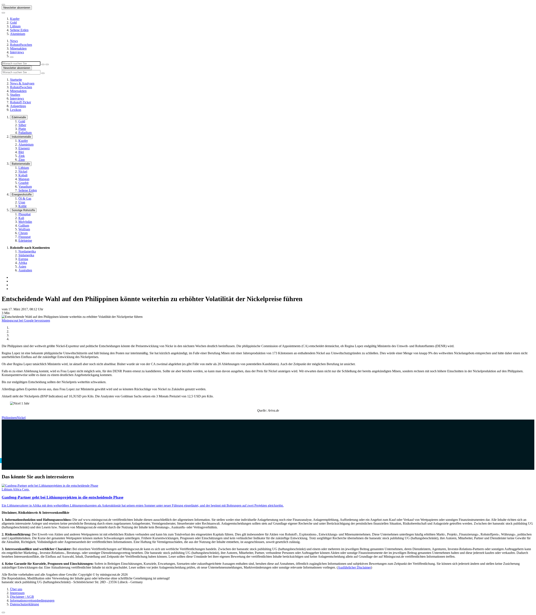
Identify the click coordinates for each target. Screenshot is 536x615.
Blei (21, 152)
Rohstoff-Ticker (20, 102)
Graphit (23, 183)
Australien (25, 270)
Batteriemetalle (21, 163)
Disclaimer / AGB (22, 596)
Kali (21, 218)
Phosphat (24, 214)
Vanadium (25, 186)
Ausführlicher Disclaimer (354, 567)
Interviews (17, 52)
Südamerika (26, 255)
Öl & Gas (24, 198)
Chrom (23, 233)
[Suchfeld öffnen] (11, 57)
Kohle (22, 206)
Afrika (22, 262)
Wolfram (24, 229)
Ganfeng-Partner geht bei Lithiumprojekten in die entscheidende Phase (62, 497)
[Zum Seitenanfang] (3, 612)
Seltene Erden (19, 30)
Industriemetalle (21, 136)
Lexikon (15, 110)
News (14, 41)
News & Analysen (22, 83)
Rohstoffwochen (21, 44)
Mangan (23, 179)
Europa (23, 259)
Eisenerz (24, 148)
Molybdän (25, 221)
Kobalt (22, 175)
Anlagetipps (18, 106)
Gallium (23, 225)
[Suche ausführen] (47, 64)
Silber (22, 125)
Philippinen (9, 417)
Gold (13, 22)
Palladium (25, 132)
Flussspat (24, 237)
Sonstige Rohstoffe (23, 210)
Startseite (16, 79)
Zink (21, 156)
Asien (22, 266)
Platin (22, 129)
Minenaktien (18, 48)
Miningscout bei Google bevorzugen (26, 320)
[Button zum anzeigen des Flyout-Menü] (3, 4)
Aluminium (17, 34)
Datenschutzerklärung (24, 604)
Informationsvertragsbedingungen (32, 600)
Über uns (16, 589)
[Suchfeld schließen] (43, 64)
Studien (15, 94)
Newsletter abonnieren (16, 7)
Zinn (21, 159)
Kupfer (14, 19)
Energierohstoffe (22, 194)
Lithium (15, 26)
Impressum (17, 593)
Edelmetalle (19, 117)
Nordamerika (27, 251)
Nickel (22, 171)
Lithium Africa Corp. (16, 489)
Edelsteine (25, 240)
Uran (21, 202)
